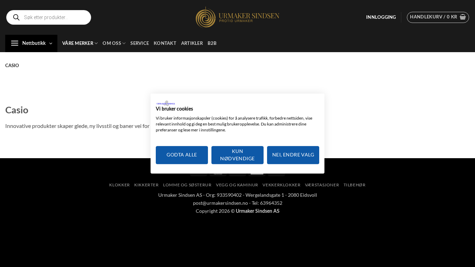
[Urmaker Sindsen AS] (237, 17)
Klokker (119, 184)
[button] (381, 17)
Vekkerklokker (281, 184)
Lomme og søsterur (187, 184)
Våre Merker (77, 43)
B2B (212, 43)
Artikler (192, 43)
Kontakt (165, 43)
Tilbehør (355, 184)
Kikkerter (146, 184)
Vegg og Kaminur (237, 184)
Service (139, 43)
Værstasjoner (322, 184)
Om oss (112, 43)
